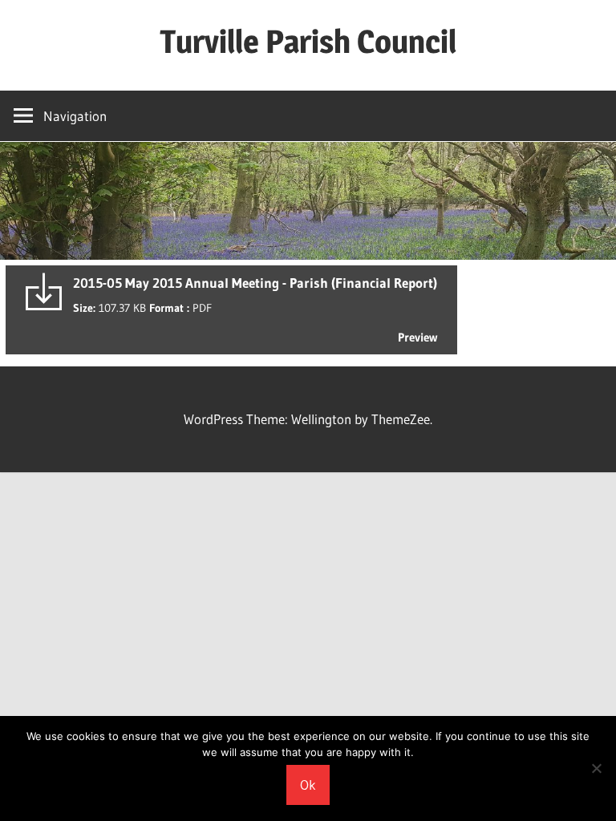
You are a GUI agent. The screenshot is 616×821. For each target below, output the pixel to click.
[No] (596, 768)
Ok (308, 784)
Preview (417, 337)
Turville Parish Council (308, 41)
